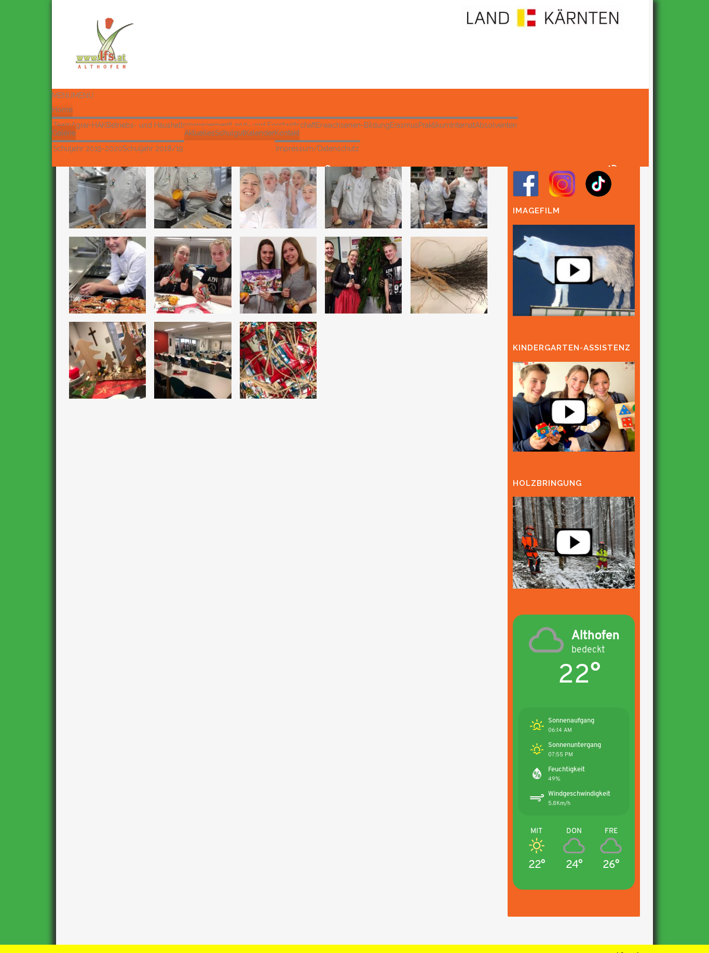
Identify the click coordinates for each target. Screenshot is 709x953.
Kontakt (287, 133)
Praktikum (434, 125)
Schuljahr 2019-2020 (87, 148)
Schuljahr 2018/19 (152, 148)
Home (62, 109)
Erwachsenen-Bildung (353, 125)
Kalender (259, 133)
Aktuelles (199, 133)
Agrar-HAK (88, 125)
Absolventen (496, 125)
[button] (72, 95)
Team (62, 125)
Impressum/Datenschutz (317, 148)
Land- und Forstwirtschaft (273, 125)
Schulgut (229, 133)
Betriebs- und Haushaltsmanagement (168, 125)
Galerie (64, 133)
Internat (463, 125)
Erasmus (404, 125)
